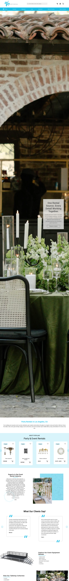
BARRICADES (42, 558)
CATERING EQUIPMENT (44, 561)
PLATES (5, 578)
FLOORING (41, 563)
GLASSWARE (6, 579)
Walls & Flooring (51, 9)
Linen (32, 9)
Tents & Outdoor (63, 9)
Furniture (14, 9)
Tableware (23, 9)
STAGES (40, 562)
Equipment (40, 9)
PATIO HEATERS (42, 559)
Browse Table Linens (53, 225)
